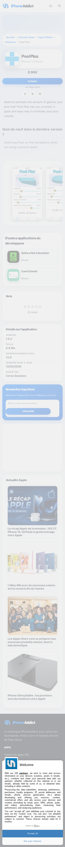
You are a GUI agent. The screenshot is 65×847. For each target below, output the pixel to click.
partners (23, 773)
